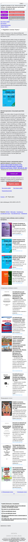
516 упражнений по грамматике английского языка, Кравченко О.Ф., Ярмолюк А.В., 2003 (19, 470)
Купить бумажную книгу (16, 12)
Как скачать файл (6, 188)
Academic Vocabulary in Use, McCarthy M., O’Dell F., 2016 (19, 225)
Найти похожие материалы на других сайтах (16, 18)
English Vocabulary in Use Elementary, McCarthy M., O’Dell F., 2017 (19, 257)
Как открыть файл (5, 21)
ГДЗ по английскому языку (8, 511)
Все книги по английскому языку (10, 509)
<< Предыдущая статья (7, 492)
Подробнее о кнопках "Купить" (11, 29)
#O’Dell (7, 212)
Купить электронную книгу (16, 14)
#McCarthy (13, 212)
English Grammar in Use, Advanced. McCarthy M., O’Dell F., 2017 (19, 241)
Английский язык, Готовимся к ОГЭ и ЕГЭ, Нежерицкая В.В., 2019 (19, 319)
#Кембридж (24, 213)
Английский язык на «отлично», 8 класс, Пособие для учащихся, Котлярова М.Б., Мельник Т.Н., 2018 (19, 377)
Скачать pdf (14, 173)
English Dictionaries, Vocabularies (10, 503)
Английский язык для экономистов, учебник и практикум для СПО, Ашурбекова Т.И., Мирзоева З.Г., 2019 (19, 295)
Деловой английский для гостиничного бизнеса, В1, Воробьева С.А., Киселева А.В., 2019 (19, 425)
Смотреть (4, 17)
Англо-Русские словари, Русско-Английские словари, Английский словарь (13, 506)
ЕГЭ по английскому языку (8, 513)
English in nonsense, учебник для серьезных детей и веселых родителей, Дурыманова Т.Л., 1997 (19, 405)
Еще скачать (4, 14)
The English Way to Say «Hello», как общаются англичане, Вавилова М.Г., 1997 (20, 448)
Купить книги (14, 184)
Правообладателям (7, 190)
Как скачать (3, 23)
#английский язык (15, 213)
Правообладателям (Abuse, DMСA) (6, 26)
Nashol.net (6, 538)
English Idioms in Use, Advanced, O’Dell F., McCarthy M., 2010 (18, 273)
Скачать (4, 12)
